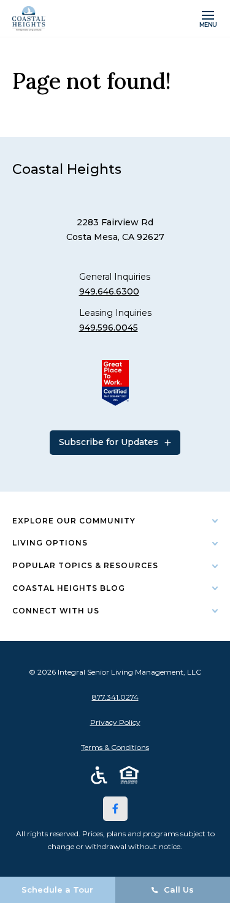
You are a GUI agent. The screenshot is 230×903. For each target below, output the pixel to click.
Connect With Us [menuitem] (55, 610)
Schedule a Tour (57, 889)
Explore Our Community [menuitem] (74, 520)
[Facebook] (115, 808)
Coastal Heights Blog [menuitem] (68, 588)
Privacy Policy (115, 722)
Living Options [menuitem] (50, 542)
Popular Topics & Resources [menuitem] (85, 565)
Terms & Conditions (115, 747)
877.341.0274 (115, 697)
